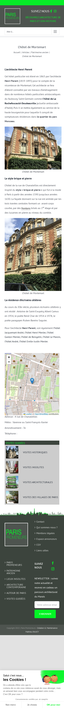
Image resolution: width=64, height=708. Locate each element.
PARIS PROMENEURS (14, 563)
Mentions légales (45, 533)
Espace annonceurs (46, 539)
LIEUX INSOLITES (16, 579)
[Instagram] (52, 568)
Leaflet (28, 414)
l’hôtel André (11, 341)
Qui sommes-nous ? (46, 527)
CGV (38, 544)
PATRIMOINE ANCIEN (13, 571)
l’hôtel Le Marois (51, 336)
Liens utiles (42, 550)
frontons (25, 208)
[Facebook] (52, 563)
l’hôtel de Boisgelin (31, 336)
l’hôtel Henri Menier (35, 332)
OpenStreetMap (41, 414)
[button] (32, 381)
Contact (40, 521)
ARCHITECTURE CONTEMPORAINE (16, 585)
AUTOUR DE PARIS (16, 593)
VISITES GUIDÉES (16, 598)
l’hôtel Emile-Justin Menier (33, 341)
